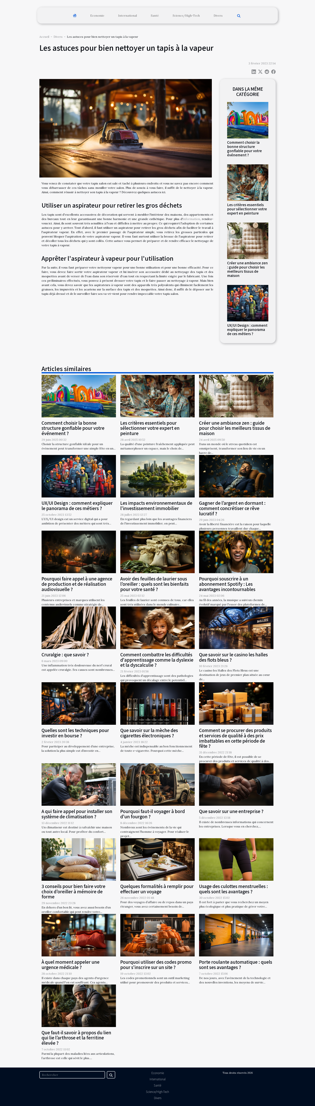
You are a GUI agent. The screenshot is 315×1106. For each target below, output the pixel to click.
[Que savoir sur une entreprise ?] (236, 784)
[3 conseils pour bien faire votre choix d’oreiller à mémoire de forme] (79, 859)
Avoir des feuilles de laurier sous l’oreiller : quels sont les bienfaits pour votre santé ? (154, 583)
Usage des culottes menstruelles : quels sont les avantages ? (233, 889)
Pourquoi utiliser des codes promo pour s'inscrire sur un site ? (156, 964)
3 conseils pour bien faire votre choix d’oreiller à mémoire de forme (73, 891)
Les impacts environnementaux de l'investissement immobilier (156, 505)
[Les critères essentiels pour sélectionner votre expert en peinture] (247, 182)
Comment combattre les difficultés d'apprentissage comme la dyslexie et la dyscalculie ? (156, 659)
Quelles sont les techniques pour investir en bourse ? (75, 733)
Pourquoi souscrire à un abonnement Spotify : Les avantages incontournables (227, 583)
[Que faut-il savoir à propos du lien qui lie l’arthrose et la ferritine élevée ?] (79, 1005)
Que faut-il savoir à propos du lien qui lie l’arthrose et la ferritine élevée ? (76, 1037)
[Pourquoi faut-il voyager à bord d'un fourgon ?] (157, 784)
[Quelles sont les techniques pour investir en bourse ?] (79, 703)
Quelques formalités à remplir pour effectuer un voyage (157, 889)
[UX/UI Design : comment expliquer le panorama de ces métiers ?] (247, 303)
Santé (155, 15)
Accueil (44, 36)
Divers (218, 15)
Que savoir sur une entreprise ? (231, 811)
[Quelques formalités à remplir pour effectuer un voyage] (157, 859)
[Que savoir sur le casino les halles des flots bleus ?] (236, 627)
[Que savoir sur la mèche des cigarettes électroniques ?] (157, 703)
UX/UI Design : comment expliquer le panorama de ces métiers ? (247, 329)
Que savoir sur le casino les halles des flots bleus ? (233, 657)
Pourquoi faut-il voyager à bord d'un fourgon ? (152, 814)
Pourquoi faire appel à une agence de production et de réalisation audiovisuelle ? (77, 583)
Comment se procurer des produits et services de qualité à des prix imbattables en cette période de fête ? (235, 738)
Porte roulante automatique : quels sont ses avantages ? (235, 964)
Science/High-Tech (186, 15)
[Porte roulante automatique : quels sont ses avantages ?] (236, 935)
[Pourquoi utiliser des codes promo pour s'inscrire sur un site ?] (157, 935)
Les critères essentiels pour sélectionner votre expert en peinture (247, 209)
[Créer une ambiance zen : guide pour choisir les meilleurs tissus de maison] (247, 240)
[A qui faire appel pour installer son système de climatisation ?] (79, 784)
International (127, 15)
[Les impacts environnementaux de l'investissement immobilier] (157, 476)
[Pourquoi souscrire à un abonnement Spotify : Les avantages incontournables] (236, 551)
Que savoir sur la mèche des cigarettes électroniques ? (149, 733)
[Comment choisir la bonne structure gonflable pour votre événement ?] (247, 120)
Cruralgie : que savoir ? (65, 654)
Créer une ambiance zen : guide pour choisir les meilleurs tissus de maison (247, 269)
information (191, 219)
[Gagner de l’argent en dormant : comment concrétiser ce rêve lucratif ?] (236, 476)
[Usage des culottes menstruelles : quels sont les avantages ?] (236, 859)
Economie (97, 15)
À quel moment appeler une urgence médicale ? (71, 964)
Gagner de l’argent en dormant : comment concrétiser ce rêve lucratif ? (232, 508)
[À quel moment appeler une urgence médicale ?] (79, 935)
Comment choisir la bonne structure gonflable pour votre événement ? (244, 148)
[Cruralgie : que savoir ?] (79, 627)
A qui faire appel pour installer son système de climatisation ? (77, 814)
